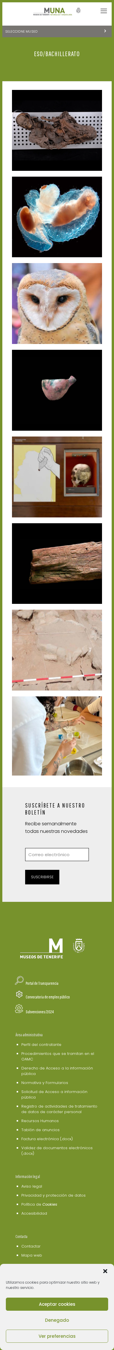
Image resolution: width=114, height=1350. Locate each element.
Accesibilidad (34, 1213)
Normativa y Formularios (44, 1082)
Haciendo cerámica (46, 362)
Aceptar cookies (57, 1304)
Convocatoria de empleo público (48, 996)
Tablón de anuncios (40, 1130)
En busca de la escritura (54, 535)
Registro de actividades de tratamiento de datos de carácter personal (59, 1109)
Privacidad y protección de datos (53, 1195)
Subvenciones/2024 (40, 1011)
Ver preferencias (57, 1336)
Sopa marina (37, 188)
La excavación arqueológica (39, 626)
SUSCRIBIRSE (42, 876)
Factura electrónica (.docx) (47, 1139)
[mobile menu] (104, 11)
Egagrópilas (37, 275)
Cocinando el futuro (48, 708)
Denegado (57, 1320)
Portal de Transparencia (42, 983)
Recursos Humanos (40, 1121)
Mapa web (31, 1255)
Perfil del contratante (41, 1044)
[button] (105, 1271)
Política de (39, 1204)
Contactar (31, 1246)
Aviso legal (31, 1186)
